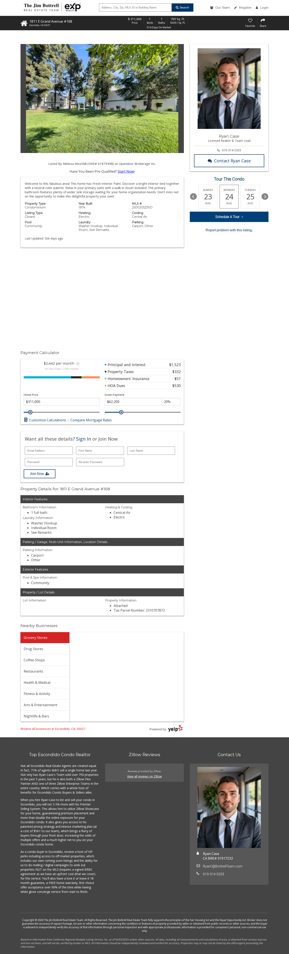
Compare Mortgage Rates (91, 420)
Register (245, 8)
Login (264, 8)
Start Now (126, 171)
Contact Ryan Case (232, 161)
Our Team (222, 8)
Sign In (83, 439)
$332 (176, 371)
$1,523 (175, 364)
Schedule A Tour (227, 217)
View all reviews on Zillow (144, 776)
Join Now (37, 474)
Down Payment (114, 395)
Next (264, 196)
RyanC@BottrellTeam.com (222, 866)
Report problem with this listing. (229, 230)
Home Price (31, 395)
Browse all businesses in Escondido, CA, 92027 (53, 729)
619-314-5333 (231, 150)
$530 (176, 385)
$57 (178, 378)
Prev (193, 196)
